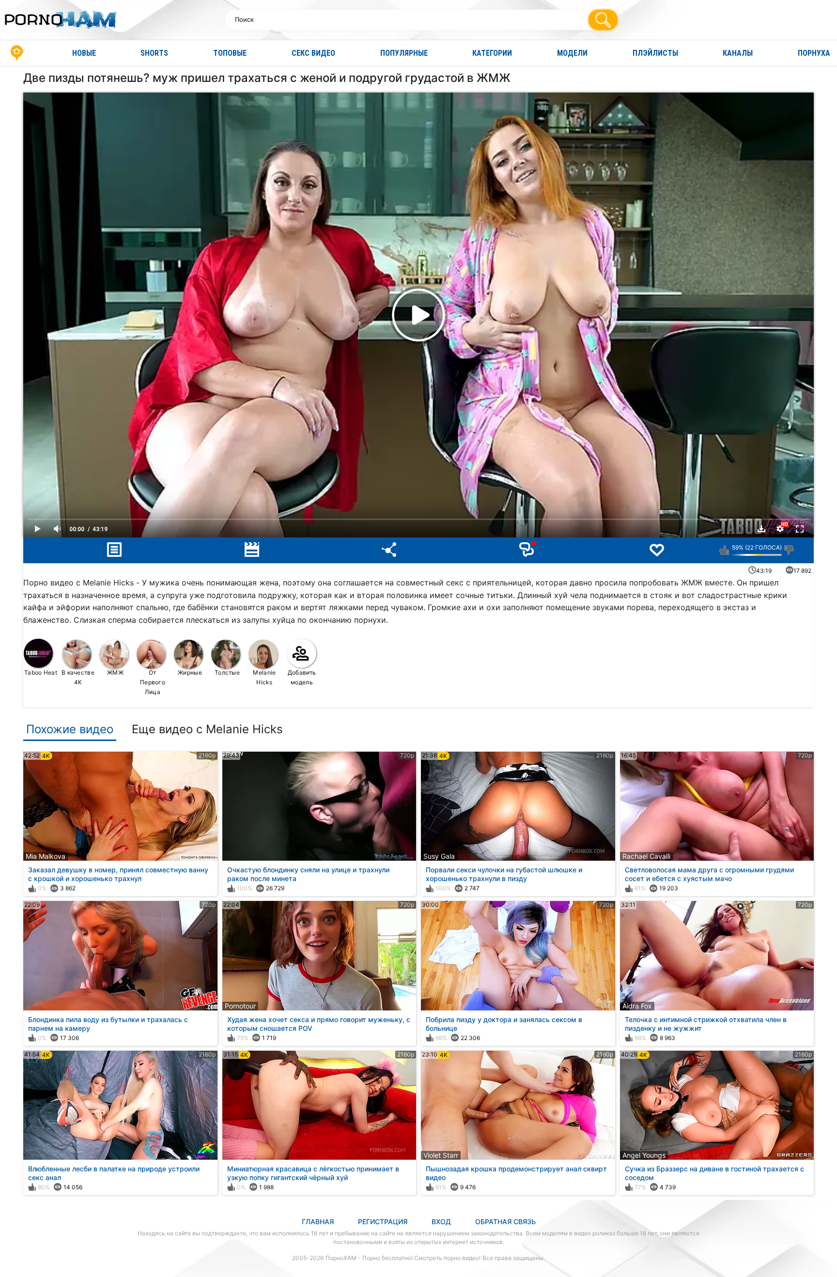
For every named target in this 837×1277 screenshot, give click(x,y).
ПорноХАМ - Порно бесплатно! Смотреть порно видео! (403, 1257)
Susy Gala (439, 856)
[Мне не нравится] (789, 550)
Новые (84, 53)
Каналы (738, 53)
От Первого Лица (152, 682)
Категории (492, 53)
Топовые (230, 53)
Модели (572, 53)
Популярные (404, 53)
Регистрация (382, 1221)
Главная (17, 53)
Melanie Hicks (264, 677)
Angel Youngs (644, 1155)
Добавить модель (302, 677)
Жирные (190, 672)
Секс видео (313, 53)
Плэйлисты (655, 53)
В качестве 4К (78, 677)
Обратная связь (505, 1221)
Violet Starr (440, 1155)
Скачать (761, 528)
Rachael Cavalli (646, 856)
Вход (441, 1221)
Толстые (227, 672)
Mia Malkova (45, 856)
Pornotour (240, 1006)
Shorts (154, 53)
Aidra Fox (637, 1006)
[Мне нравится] (724, 550)
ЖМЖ (115, 672)
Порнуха (814, 53)
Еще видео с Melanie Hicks (207, 729)
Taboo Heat (40, 672)
